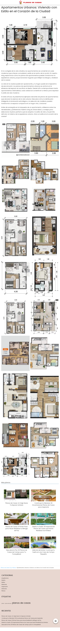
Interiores (4, 588)
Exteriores (4, 584)
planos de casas (21, 602)
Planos (3, 591)
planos (3, 603)
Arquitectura (5, 578)
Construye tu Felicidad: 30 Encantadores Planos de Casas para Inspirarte (22, 618)
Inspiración (5, 586)
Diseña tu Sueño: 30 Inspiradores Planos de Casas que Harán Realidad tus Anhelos (25, 622)
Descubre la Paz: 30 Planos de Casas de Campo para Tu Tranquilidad (21, 624)
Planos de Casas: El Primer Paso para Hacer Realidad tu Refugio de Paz (21, 620)
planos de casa (8, 603)
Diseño (3, 580)
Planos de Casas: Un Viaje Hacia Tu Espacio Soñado (16, 616)
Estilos (3, 582)
